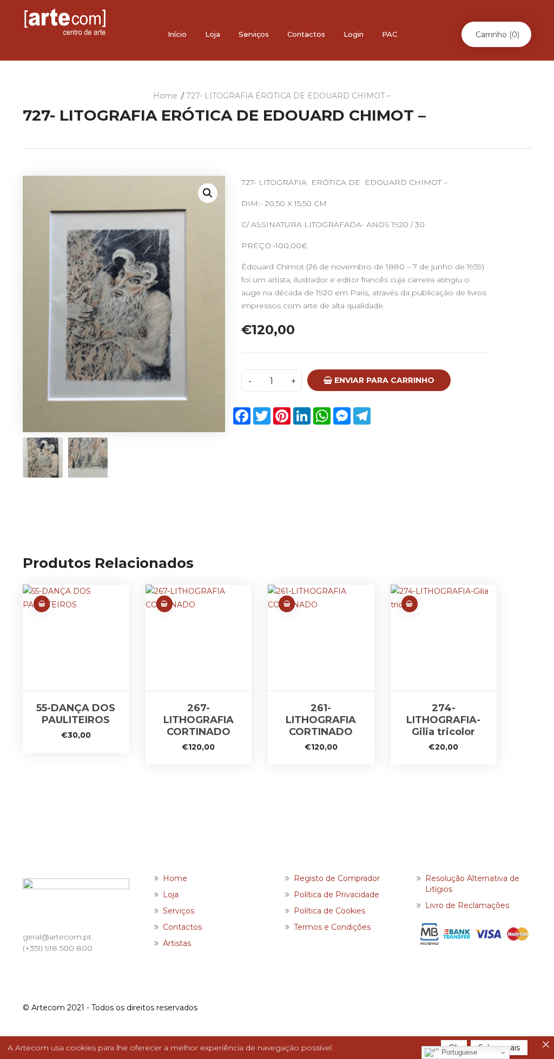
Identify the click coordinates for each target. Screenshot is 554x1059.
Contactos (306, 34)
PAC (389, 34)
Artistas (177, 943)
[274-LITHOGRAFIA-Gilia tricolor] (444, 638)
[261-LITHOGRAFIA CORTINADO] (321, 638)
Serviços (254, 34)
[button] (207, 193)
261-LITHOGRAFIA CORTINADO (321, 720)
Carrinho (497, 34)
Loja (212, 34)
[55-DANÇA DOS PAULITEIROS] (76, 638)
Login (354, 34)
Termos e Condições (332, 927)
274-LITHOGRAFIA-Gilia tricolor (443, 720)
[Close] (546, 1044)
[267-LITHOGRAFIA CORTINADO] (199, 638)
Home (165, 96)
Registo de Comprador (337, 878)
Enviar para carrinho (383, 380)
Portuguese (458, 1052)
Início (177, 34)
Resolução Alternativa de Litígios (472, 883)
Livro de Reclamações (467, 905)
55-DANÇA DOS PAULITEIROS (75, 714)
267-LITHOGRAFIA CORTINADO (198, 720)
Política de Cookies (329, 911)
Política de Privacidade (336, 894)
